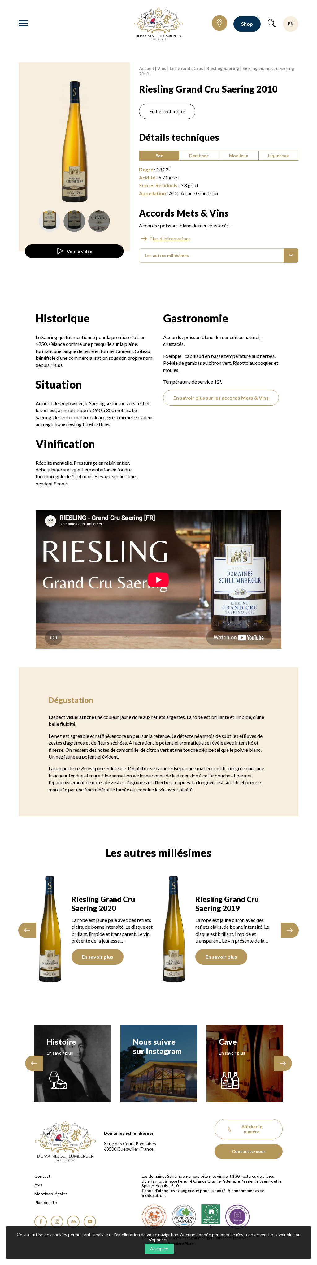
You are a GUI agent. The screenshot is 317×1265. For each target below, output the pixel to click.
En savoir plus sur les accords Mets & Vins (221, 398)
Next (290, 930)
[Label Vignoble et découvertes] (210, 1216)
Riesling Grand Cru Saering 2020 (103, 904)
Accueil (146, 68)
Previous (27, 930)
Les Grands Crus (186, 68)
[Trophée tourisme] (237, 1216)
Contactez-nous (249, 1151)
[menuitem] (218, 255)
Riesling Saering (222, 68)
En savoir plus (97, 957)
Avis (38, 1184)
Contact (42, 1176)
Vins (161, 68)
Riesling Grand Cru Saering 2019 (227, 904)
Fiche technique (167, 111)
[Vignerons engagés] (184, 1216)
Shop (247, 24)
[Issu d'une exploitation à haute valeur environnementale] (154, 1216)
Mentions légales (50, 1193)
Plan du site (45, 1202)
